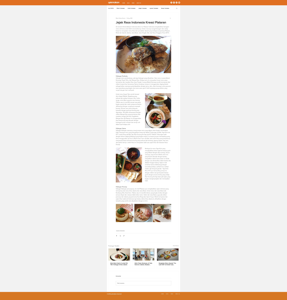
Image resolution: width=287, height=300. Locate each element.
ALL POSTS (111, 8)
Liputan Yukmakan (154, 8)
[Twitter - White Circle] (174, 3)
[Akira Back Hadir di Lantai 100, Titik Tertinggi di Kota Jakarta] (119, 254)
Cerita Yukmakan (131, 8)
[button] (176, 8)
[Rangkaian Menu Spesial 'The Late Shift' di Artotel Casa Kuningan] (168, 254)
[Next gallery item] (169, 54)
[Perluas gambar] (143, 54)
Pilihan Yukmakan (121, 8)
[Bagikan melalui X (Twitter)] (120, 235)
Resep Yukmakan (165, 8)
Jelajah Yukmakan (142, 8)
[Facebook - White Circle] (171, 3)
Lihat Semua (176, 245)
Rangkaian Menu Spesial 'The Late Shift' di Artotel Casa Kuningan (167, 263)
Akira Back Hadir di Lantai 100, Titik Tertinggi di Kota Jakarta (119, 263)
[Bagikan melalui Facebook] (116, 235)
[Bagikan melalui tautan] (124, 235)
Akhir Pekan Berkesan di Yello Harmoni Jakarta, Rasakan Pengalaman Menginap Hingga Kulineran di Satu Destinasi (143, 263)
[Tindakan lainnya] (170, 18)
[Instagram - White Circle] (177, 3)
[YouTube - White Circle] (179, 3)
